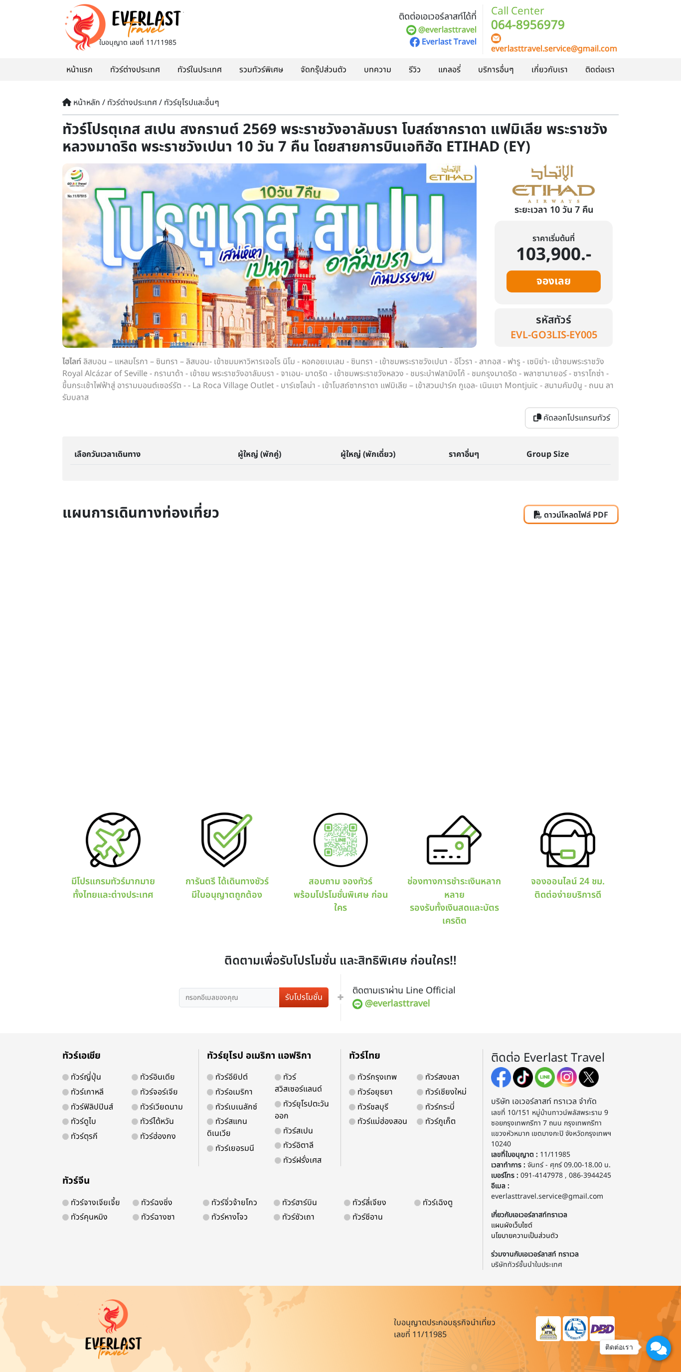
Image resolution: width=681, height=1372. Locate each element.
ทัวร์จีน (76, 1181)
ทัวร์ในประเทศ (199, 70)
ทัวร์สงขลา (441, 1077)
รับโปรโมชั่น (304, 997)
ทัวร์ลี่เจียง (368, 1203)
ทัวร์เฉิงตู (437, 1203)
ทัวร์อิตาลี (297, 1145)
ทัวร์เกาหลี (86, 1092)
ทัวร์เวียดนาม (160, 1107)
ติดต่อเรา (600, 70)
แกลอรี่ (449, 70)
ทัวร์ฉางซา (157, 1217)
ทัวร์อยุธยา (374, 1092)
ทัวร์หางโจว (228, 1217)
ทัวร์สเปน (297, 1131)
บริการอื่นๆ (496, 70)
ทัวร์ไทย (364, 1056)
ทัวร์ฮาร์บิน (298, 1203)
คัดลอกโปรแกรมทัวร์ (575, 418)
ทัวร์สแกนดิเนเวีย (227, 1127)
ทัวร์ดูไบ (82, 1121)
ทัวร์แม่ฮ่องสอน (381, 1121)
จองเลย (553, 281)
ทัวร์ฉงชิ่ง (155, 1203)
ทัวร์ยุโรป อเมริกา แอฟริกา (259, 1056)
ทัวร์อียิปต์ (230, 1077)
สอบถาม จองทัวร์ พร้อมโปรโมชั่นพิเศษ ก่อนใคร (341, 895)
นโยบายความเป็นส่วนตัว (524, 1236)
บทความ (377, 70)
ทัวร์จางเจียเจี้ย (94, 1203)
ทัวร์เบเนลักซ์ (235, 1107)
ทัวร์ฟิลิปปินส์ (91, 1107)
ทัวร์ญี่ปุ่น (85, 1077)
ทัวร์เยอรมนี (233, 1148)
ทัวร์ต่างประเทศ (135, 70)
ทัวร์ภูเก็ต (439, 1121)
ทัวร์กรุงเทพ (376, 1077)
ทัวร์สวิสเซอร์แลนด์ (298, 1083)
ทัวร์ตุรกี (83, 1136)
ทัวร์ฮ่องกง (157, 1136)
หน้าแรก (79, 70)
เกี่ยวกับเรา (549, 70)
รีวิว (415, 70)
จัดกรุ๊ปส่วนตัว (323, 70)
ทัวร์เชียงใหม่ (445, 1092)
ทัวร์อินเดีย (156, 1077)
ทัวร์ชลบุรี (371, 1107)
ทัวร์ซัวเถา (297, 1217)
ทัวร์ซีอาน (366, 1217)
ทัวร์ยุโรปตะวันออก (302, 1110)
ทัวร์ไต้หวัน (156, 1121)
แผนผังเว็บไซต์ (511, 1225)
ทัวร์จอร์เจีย (158, 1092)
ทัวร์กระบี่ (439, 1107)
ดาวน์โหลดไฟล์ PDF (575, 515)
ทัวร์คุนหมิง (88, 1217)
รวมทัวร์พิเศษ (261, 70)
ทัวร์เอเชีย (81, 1056)
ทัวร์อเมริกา (233, 1092)
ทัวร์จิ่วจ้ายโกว (233, 1203)
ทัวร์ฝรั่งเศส (301, 1160)
